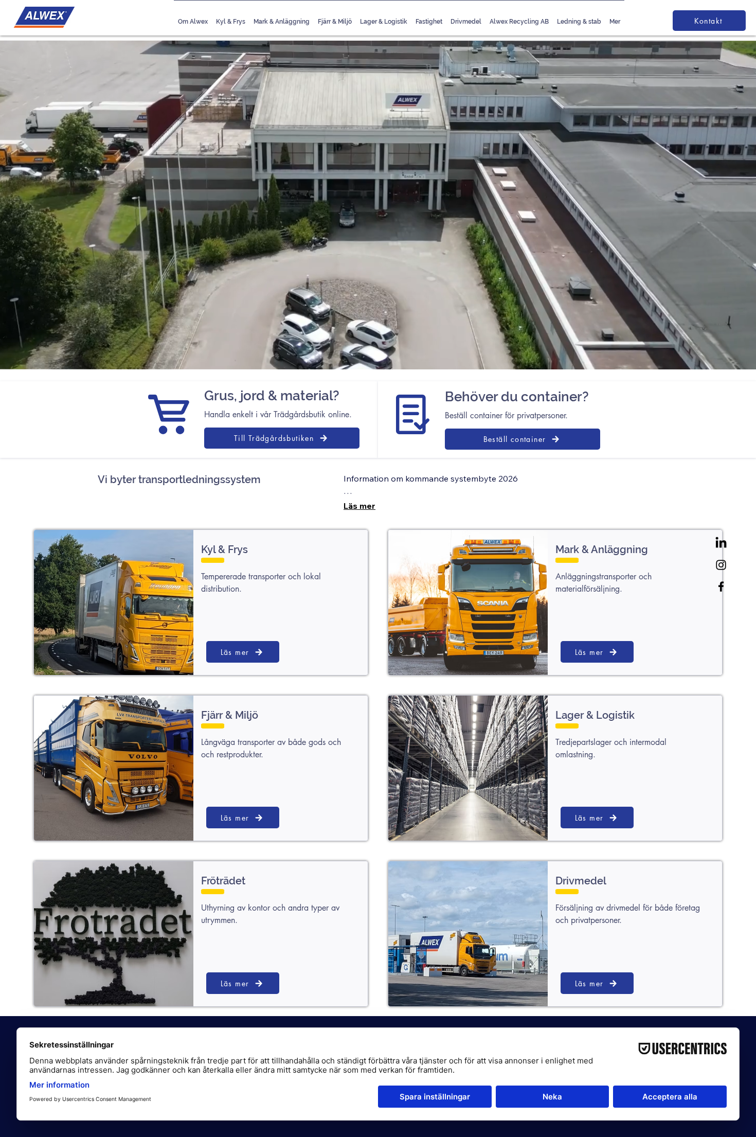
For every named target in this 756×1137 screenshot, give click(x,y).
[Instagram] (721, 565)
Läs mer (359, 506)
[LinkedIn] (721, 543)
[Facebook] (721, 586)
